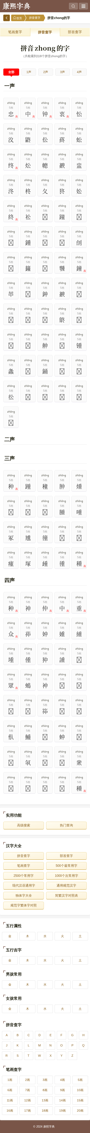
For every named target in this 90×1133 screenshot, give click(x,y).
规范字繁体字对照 (23, 905)
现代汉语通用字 (23, 885)
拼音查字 (34, 17)
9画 (62, 1090)
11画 (10, 1100)
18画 (45, 1110)
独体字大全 (24, 895)
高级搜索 (23, 825)
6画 (9, 1090)
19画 (62, 1110)
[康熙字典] (16, 6)
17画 (27, 1110)
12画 (27, 1100)
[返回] (6, 18)
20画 (80, 1110)
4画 (62, 1080)
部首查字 (75, 32)
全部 (11, 72)
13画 (45, 1100)
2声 (45, 72)
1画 (9, 1080)
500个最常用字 (66, 865)
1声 (28, 72)
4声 (79, 72)
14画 (62, 1100)
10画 (80, 1090)
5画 (80, 1080)
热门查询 (66, 825)
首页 (19, 18)
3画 (45, 1080)
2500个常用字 (24, 875)
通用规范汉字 (66, 885)
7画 (27, 1090)
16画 (10, 1110)
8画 (45, 1090)
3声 (62, 72)
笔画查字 (15, 32)
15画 (80, 1100)
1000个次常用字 (66, 875)
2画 (27, 1080)
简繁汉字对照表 (66, 895)
